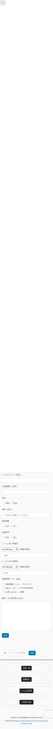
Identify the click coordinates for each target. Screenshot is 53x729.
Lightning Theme (31, 721)
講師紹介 (26, 679)
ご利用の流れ (26, 702)
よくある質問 (26, 691)
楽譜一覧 (26, 668)
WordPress (18, 721)
